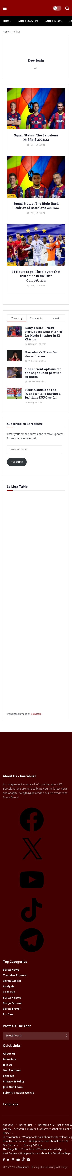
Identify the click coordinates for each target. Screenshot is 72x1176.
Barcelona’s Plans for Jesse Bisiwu (41, 354)
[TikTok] (31, 923)
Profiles (8, 1014)
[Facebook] (31, 833)
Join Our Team (13, 1087)
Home (7, 21)
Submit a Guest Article (18, 1092)
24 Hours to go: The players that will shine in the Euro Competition (36, 276)
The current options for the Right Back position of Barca (43, 373)
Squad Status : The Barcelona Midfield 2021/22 (36, 137)
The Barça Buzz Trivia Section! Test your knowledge (33, 1149)
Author (16, 31)
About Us (9, 1053)
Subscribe (17, 462)
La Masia (9, 992)
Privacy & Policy (14, 1081)
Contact (8, 1076)
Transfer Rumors (14, 975)
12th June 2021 (37, 213)
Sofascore (36, 714)
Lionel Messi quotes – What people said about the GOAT (35, 1141)
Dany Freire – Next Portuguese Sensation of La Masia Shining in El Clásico (43, 333)
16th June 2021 (37, 145)
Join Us (7, 1065)
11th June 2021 (37, 285)
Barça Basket (12, 981)
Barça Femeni (12, 1003)
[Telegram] (31, 953)
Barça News (53, 21)
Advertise (9, 1059)
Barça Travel (11, 1009)
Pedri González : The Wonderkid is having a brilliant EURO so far (42, 393)
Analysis (8, 986)
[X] (31, 863)
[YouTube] (31, 893)
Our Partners (12, 1070)
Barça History (12, 997)
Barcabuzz (23, 1167)
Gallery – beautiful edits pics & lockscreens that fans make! (37, 1129)
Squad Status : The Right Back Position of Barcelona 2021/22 (36, 205)
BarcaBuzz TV (27, 21)
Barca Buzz (25, 1125)
